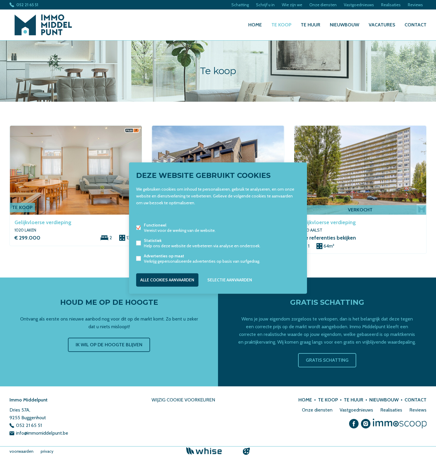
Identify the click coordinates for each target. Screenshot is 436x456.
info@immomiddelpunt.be (42, 433)
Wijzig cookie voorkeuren (183, 400)
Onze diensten (323, 4)
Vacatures (382, 25)
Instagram (365, 423)
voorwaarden (21, 451)
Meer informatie (151, 214)
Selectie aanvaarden (229, 280)
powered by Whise (211, 451)
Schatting (240, 4)
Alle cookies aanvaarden (167, 280)
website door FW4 (246, 451)
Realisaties (391, 4)
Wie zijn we (292, 4)
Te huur (310, 25)
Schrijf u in (265, 4)
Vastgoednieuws (359, 4)
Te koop (281, 25)
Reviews (415, 4)
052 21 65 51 (27, 4)
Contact (416, 25)
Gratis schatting (327, 360)
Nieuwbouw (344, 25)
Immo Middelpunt (28, 400)
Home (255, 25)
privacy (47, 451)
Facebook (354, 423)
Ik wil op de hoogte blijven (109, 344)
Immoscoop (400, 423)
